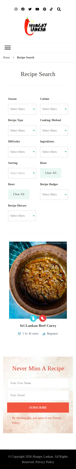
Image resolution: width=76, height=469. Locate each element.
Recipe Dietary (17, 205)
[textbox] (20, 173)
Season (12, 98)
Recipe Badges (49, 184)
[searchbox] (20, 109)
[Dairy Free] (33, 318)
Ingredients (47, 141)
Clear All (51, 172)
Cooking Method (50, 120)
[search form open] (59, 10)
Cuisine (44, 98)
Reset (43, 163)
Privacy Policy (44, 462)
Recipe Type (15, 120)
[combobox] (20, 109)
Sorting (12, 163)
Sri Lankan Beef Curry (38, 326)
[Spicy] (42, 318)
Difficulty (14, 141)
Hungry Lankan (43, 456)
